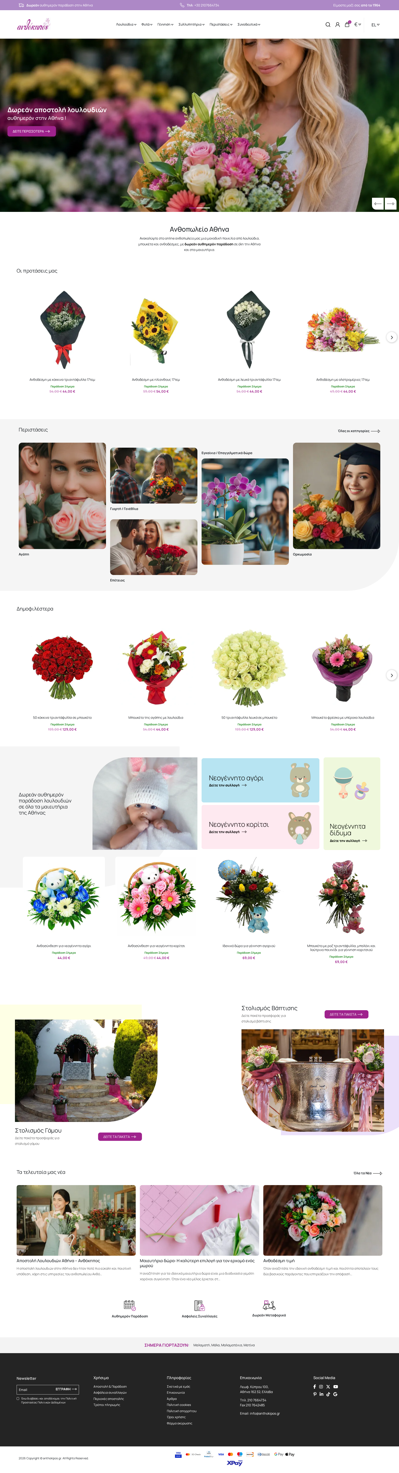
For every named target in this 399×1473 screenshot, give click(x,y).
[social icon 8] (335, 1394)
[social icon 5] (314, 1394)
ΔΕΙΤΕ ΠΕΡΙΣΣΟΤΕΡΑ (29, 131)
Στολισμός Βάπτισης (269, 1008)
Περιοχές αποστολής (109, 1399)
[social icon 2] (321, 1386)
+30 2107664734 (206, 5)
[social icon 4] (335, 1386)
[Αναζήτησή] (328, 24)
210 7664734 (256, 1400)
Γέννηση (164, 24)
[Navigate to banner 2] (260, 827)
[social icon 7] (328, 1394)
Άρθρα (172, 1399)
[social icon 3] (328, 1386)
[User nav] (337, 24)
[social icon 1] (314, 1386)
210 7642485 (255, 1405)
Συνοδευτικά (248, 24)
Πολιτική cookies (179, 1405)
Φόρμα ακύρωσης (179, 1423)
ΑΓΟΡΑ (58, 400)
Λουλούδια (125, 24)
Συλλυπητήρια (190, 24)
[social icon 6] (321, 1394)
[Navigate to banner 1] (260, 780)
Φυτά (146, 24)
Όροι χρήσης (176, 1417)
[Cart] (347, 24)
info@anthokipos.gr (265, 1413)
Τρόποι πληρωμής (107, 1405)
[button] (24, 293)
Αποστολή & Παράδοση (110, 1386)
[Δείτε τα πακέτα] (86, 1066)
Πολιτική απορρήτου (182, 1411)
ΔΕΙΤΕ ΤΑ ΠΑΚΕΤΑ (117, 1136)
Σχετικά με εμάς (178, 1386)
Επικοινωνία (176, 1392)
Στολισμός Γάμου (38, 1130)
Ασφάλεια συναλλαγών (110, 1392)
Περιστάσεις (220, 24)
